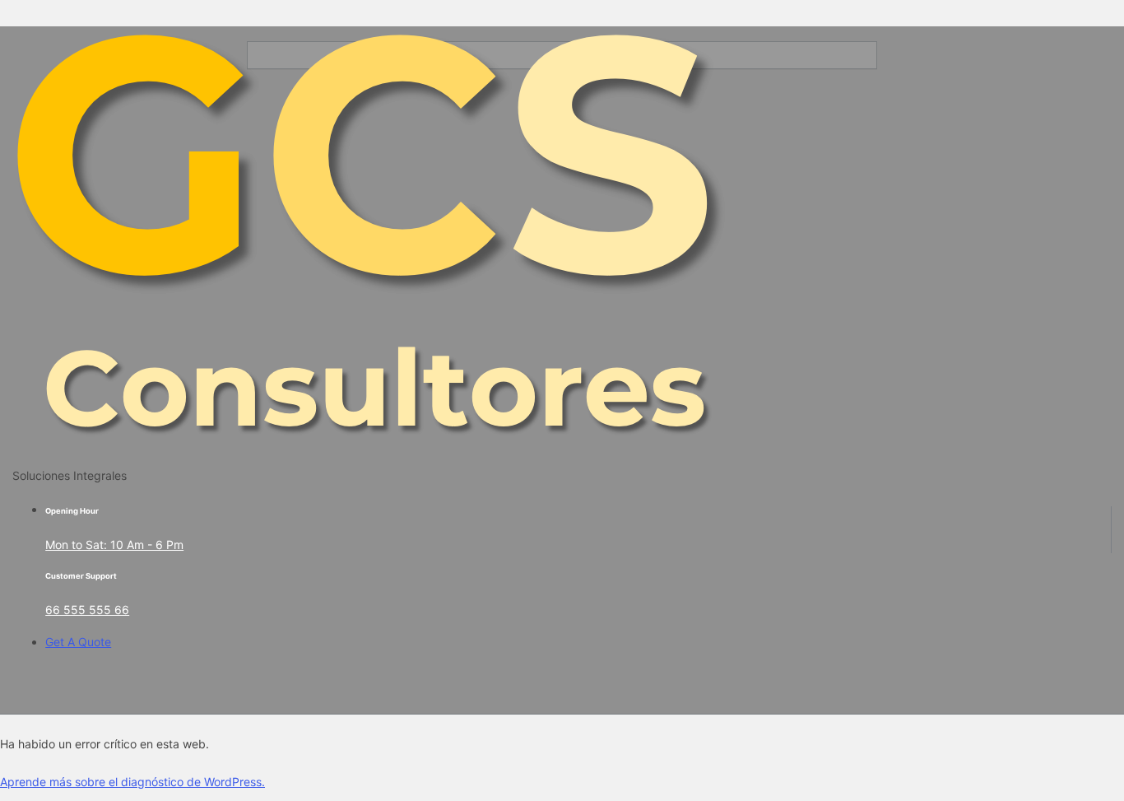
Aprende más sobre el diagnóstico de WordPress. (132, 782)
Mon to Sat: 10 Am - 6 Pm (114, 545)
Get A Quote (78, 642)
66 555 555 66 (87, 610)
